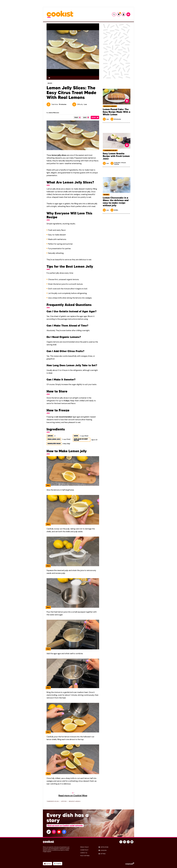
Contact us (83, 853)
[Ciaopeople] (129, 863)
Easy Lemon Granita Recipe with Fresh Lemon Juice (116, 156)
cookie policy (84, 850)
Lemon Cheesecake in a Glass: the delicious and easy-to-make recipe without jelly (116, 201)
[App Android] (57, 863)
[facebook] (64, 832)
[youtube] (59, 832)
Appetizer (64, 801)
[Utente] (123, 14)
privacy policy (84, 847)
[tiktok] (49, 832)
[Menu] (128, 14)
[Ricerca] (114, 14)
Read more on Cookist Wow (72, 795)
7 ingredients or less (53, 801)
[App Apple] (47, 863)
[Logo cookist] (60, 14)
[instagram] (54, 832)
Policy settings (84, 855)
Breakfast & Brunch (74, 801)
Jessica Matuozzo (53, 112)
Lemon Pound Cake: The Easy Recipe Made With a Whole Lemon (116, 112)
